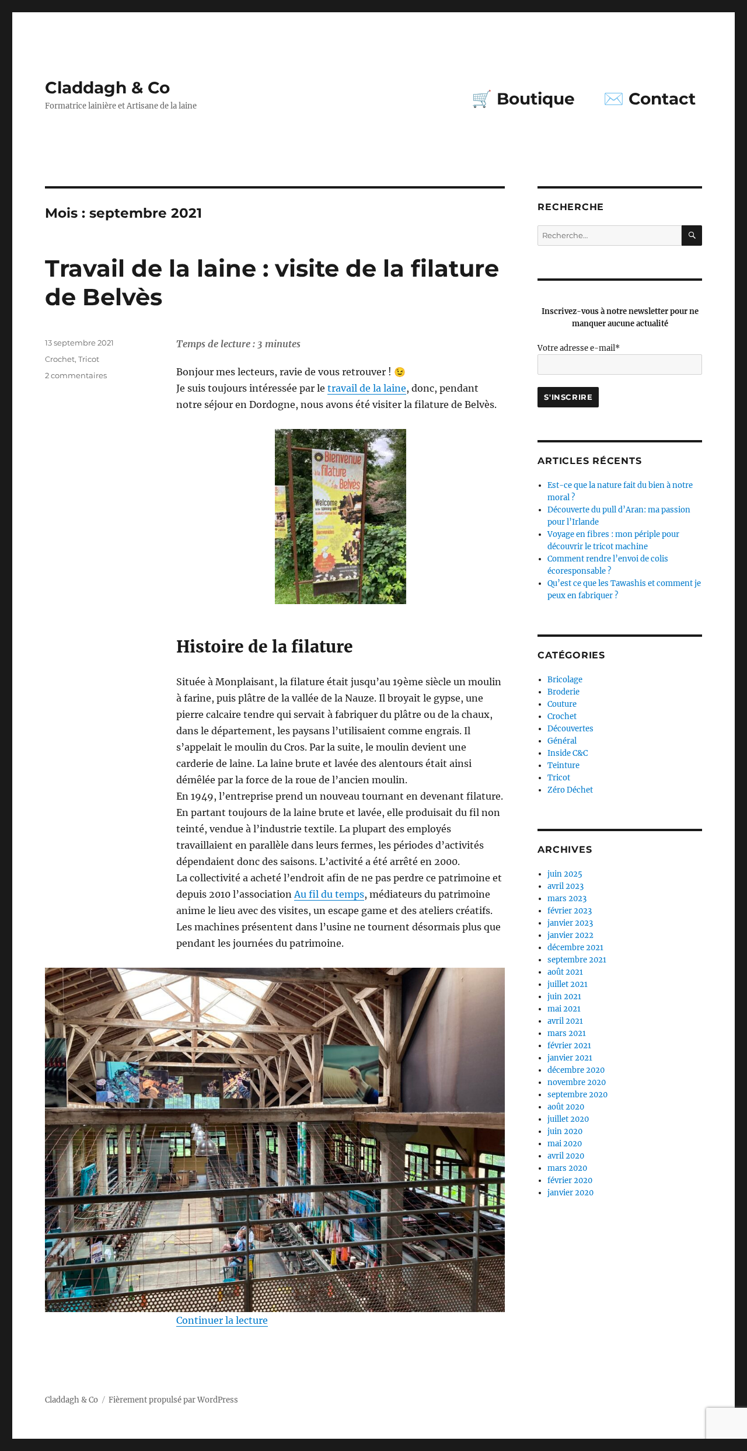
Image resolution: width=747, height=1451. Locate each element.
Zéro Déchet (570, 790)
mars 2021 (566, 1033)
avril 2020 (565, 1156)
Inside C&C (567, 753)
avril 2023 (565, 886)
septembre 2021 (576, 960)
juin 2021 (564, 997)
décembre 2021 (575, 948)
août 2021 (565, 972)
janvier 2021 (569, 1058)
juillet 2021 (567, 984)
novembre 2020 (576, 1082)
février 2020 (569, 1180)
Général (562, 741)
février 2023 (569, 911)
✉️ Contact (649, 99)
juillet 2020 (568, 1119)
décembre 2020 (576, 1070)
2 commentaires (76, 375)
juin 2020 (564, 1131)
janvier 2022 (570, 935)
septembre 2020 (577, 1095)
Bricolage (564, 680)
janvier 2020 (570, 1193)
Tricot (88, 359)
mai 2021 (564, 1009)
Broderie (563, 692)
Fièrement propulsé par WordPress (173, 1400)
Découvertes (570, 729)
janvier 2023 (570, 923)
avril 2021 (565, 1021)
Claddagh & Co (107, 87)
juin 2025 (564, 874)
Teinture (563, 765)
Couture (562, 704)
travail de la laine (366, 388)
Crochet (60, 359)
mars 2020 (567, 1168)
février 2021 (569, 1046)
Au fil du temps (329, 894)
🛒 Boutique (523, 99)
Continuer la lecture (222, 1320)
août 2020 (565, 1107)
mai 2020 (564, 1144)
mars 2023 (567, 899)
